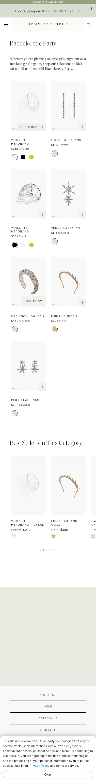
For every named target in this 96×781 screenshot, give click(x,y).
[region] (48, 10)
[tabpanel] (28, 106)
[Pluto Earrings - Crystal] (28, 366)
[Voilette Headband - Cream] (28, 106)
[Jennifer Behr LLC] (48, 24)
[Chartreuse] (31, 157)
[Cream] (14, 157)
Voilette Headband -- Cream (28, 522)
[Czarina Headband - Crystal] (28, 281)
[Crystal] (54, 153)
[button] (90, 24)
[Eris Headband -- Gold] (68, 485)
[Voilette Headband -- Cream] (28, 485)
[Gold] (54, 329)
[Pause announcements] (91, 8)
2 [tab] (16, 128)
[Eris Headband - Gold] (68, 281)
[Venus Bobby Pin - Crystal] (68, 193)
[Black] (23, 157)
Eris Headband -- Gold (66, 522)
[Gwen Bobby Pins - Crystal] (68, 106)
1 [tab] (13, 128)
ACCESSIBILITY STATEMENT (48, 2)
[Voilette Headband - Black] (28, 193)
